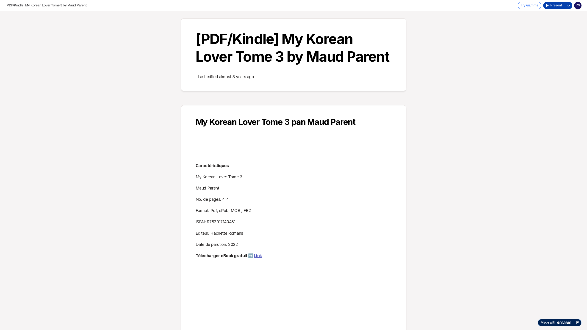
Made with (548, 322)
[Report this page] (577, 322)
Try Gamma (529, 5)
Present (556, 5)
